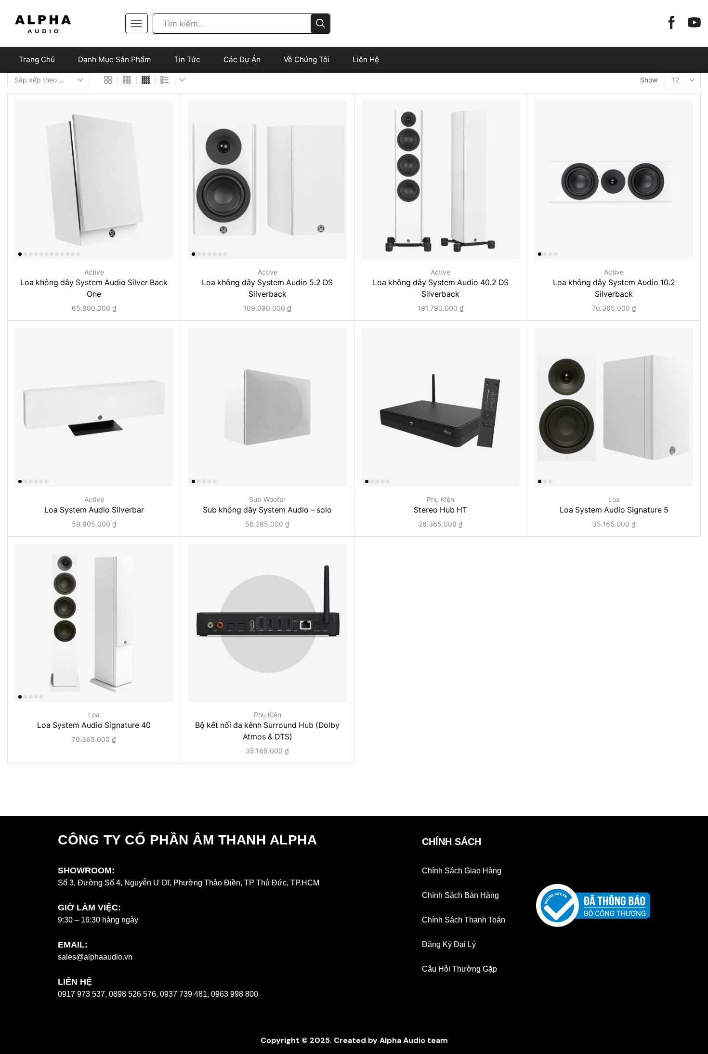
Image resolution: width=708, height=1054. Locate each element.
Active (94, 272)
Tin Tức (187, 59)
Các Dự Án (242, 59)
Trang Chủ (37, 59)
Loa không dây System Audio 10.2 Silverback (614, 288)
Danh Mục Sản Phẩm (114, 59)
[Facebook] (671, 23)
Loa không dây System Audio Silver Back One (94, 288)
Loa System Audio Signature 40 (94, 725)
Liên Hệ (366, 59)
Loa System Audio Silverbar (94, 509)
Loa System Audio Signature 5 (614, 509)
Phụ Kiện (440, 499)
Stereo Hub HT (440, 509)
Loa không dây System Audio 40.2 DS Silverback (441, 288)
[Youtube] (694, 23)
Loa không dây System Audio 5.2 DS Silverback (267, 288)
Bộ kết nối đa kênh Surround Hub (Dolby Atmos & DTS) (267, 731)
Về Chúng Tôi (306, 59)
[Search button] (320, 23)
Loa (614, 499)
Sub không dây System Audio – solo (267, 509)
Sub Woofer (267, 499)
